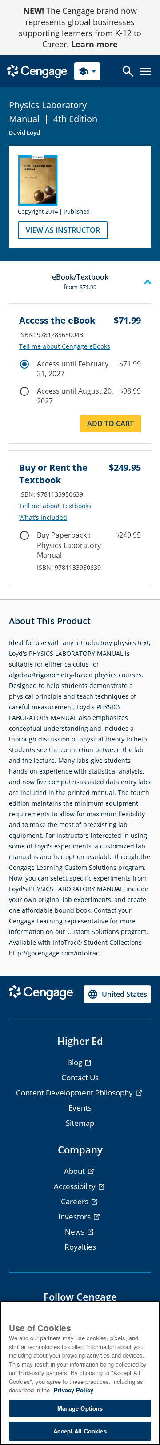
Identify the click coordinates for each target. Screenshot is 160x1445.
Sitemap (80, 1123)
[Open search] (128, 71)
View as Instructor (63, 230)
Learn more (94, 44)
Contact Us (80, 1077)
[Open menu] (146, 71)
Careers (75, 1201)
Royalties (80, 1247)
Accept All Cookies (79, 1431)
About (75, 1171)
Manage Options (80, 1408)
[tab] (80, 282)
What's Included (43, 517)
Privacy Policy (73, 1390)
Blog (75, 1062)
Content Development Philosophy (75, 1092)
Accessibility (75, 1186)
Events (80, 1108)
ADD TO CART (110, 423)
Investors (75, 1216)
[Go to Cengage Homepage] (37, 70)
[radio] (24, 364)
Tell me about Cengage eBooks (64, 346)
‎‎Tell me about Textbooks (55, 506)
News (75, 1232)
